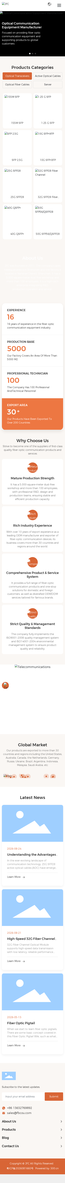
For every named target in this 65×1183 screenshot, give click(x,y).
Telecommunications (29, 685)
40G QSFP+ (17, 233)
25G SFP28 (17, 197)
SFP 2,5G (17, 160)
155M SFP (17, 123)
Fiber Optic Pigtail (21, 1023)
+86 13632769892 (19, 1108)
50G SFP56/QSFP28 (48, 233)
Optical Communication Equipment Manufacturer (22, 25)
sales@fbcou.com (19, 1113)
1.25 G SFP (47, 123)
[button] (30, 53)
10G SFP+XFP (48, 160)
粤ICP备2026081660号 (20, 1168)
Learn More (13, 876)
